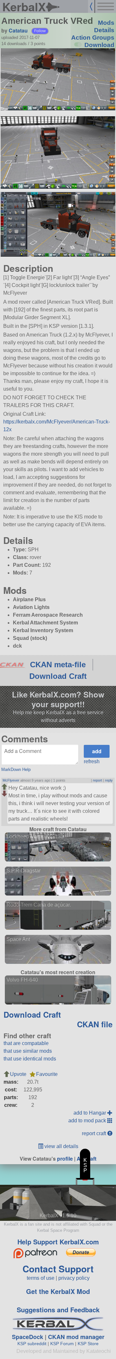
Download (99, 45)
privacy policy (74, 1278)
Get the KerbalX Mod (58, 1291)
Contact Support (58, 1268)
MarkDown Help (16, 769)
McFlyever (11, 780)
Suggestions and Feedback (58, 1309)
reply (109, 780)
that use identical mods (30, 1058)
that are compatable (26, 1043)
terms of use (40, 1278)
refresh (92, 761)
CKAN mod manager (76, 1337)
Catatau (18, 30)
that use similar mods (28, 1051)
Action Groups (92, 37)
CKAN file (94, 1024)
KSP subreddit (31, 1343)
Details (104, 30)
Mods (106, 22)
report (97, 780)
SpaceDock (27, 1337)
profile (65, 1158)
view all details (60, 1146)
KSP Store (88, 1343)
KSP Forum (62, 1343)
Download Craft (58, 676)
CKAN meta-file (58, 664)
